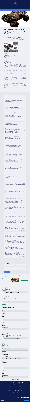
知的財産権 (21, 390)
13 (17, 259)
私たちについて (9, 390)
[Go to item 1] (12, 279)
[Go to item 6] (14, 281)
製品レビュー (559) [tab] (3, 283)
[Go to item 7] (16, 281)
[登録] (20, 386)
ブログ (18, 390)
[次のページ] (19, 259)
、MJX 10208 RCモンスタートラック (13, 37)
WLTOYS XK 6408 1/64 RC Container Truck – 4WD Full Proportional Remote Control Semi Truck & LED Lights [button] (14, 329)
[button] (2, 3)
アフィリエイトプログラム (14, 390)
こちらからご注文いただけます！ (8, 87)
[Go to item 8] (18, 281)
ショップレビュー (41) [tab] (8, 283)
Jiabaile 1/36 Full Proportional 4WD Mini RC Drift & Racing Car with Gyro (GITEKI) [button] (12, 292)
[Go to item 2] (14, 279)
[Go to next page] (18, 379)
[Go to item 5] (12, 281)
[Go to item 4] (18, 279)
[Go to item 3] (16, 279)
